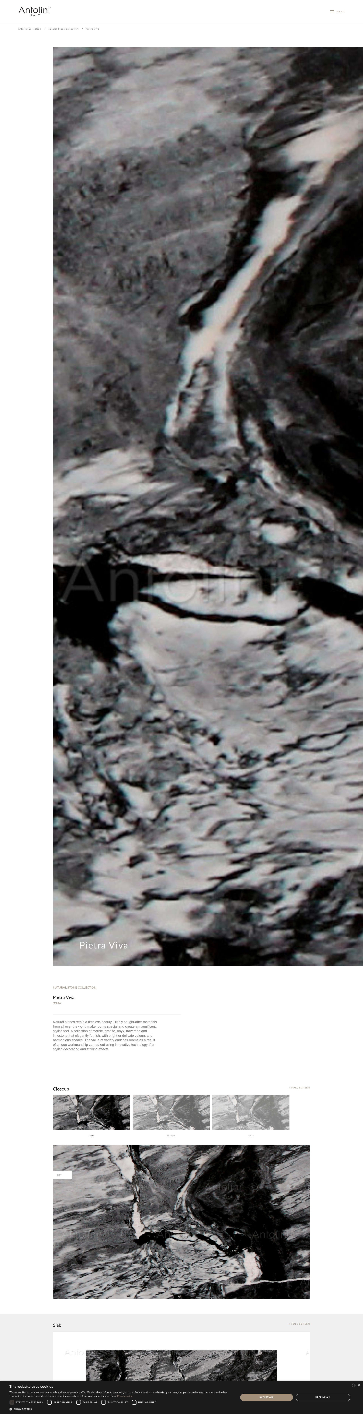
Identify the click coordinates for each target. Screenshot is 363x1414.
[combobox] (353, 1385)
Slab (57, 1325)
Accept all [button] (266, 1397)
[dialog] (181, 1397)
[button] (120, 1409)
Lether (171, 1135)
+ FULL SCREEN (299, 1087)
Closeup (61, 1088)
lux (91, 1135)
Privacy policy (124, 1396)
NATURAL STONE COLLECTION (74, 987)
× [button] (358, 1385)
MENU (339, 11)
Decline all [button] (323, 1397)
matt (251, 1135)
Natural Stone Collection (63, 28)
